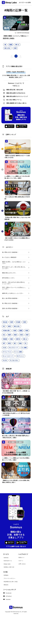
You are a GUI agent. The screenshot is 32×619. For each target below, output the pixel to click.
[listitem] (16, 252)
